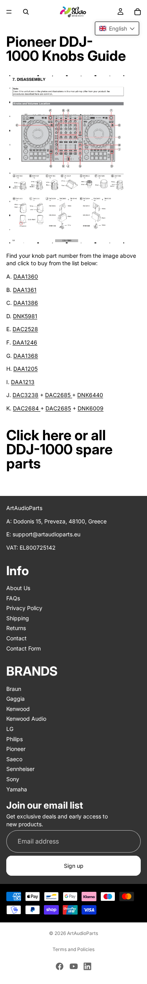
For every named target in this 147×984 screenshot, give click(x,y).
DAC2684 (26, 408)
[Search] (25, 11)
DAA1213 (22, 382)
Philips (14, 738)
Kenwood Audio (26, 718)
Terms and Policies (73, 949)
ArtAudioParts (82, 933)
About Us (18, 588)
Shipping (17, 617)
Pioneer (15, 748)
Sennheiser (20, 768)
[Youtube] (73, 966)
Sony (12, 779)
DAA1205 (25, 368)
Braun (13, 688)
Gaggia (15, 698)
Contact (16, 638)
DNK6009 (90, 408)
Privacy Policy (24, 608)
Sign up (73, 865)
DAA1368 (25, 355)
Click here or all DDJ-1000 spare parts (59, 449)
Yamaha (16, 788)
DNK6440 (90, 395)
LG (9, 728)
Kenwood (18, 708)
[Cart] (137, 11)
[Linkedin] (87, 966)
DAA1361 (24, 289)
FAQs (13, 597)
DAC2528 (25, 329)
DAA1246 (25, 342)
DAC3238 (25, 395)
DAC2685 (58, 395)
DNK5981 (25, 316)
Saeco (14, 758)
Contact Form (23, 648)
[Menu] (9, 12)
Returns (16, 628)
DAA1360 (25, 276)
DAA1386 (25, 302)
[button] (117, 28)
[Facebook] (59, 966)
